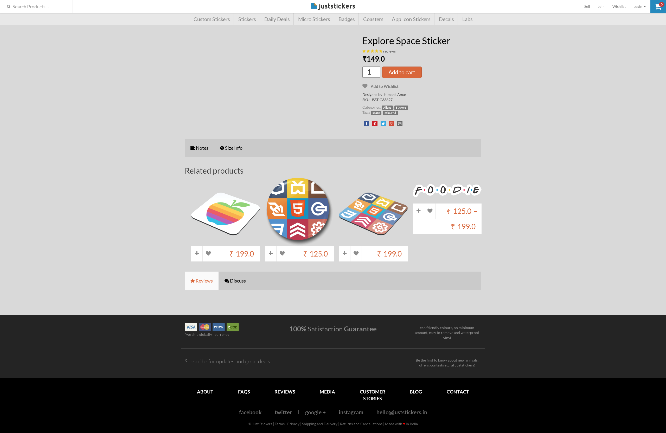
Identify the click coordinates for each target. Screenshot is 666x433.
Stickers (247, 19)
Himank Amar (395, 94)
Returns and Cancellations (361, 424)
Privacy (293, 424)
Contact (458, 392)
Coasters (373, 19)
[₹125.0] (299, 243)
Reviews (284, 392)
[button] (658, 6)
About (205, 392)
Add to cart (401, 72)
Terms (280, 424)
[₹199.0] (225, 243)
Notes (201, 148)
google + (315, 412)
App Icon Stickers (411, 19)
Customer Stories (372, 395)
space (376, 112)
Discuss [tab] (237, 281)
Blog (416, 392)
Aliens (387, 107)
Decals (446, 19)
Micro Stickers (314, 19)
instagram (351, 412)
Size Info (233, 148)
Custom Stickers (212, 19)
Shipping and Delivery (319, 424)
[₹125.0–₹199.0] (447, 201)
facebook (250, 412)
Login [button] (638, 6)
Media (327, 392)
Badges (346, 19)
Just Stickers (333, 7)
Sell (589, 6)
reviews (389, 51)
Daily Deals (277, 19)
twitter (283, 412)
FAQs (244, 392)
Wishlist (619, 6)
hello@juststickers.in (401, 412)
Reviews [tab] (204, 281)
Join (601, 6)
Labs (467, 19)
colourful (390, 112)
